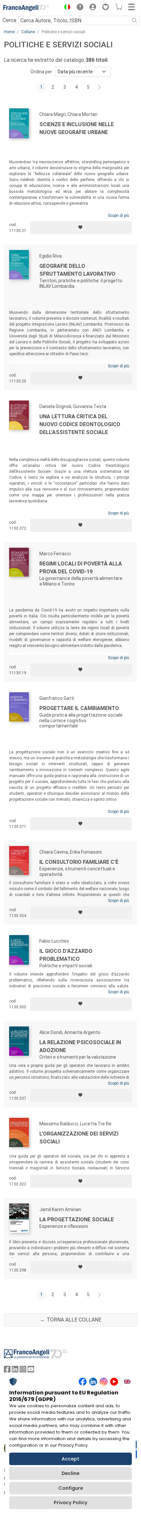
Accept (70, 1459)
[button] (65, 8)
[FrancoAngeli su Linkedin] (15, 1371)
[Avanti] (99, 87)
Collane (28, 32)
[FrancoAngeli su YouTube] (31, 1371)
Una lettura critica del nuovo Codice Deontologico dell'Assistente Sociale (79, 424)
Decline (70, 1473)
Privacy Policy (70, 1502)
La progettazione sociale (76, 1219)
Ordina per (41, 71)
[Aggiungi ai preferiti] (81, 227)
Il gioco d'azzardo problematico (65, 955)
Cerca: (10, 20)
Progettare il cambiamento (79, 708)
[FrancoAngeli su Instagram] (23, 1371)
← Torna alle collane (70, 1320)
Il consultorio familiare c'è (78, 862)
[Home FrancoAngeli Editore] (26, 8)
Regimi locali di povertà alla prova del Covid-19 (80, 568)
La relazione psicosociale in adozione (80, 1046)
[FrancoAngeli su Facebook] (7, 1371)
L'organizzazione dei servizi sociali (78, 1138)
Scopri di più (118, 215)
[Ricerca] (134, 20)
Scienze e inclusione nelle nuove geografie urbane (76, 128)
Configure (70, 1488)
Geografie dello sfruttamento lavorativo (77, 270)
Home (9, 32)
